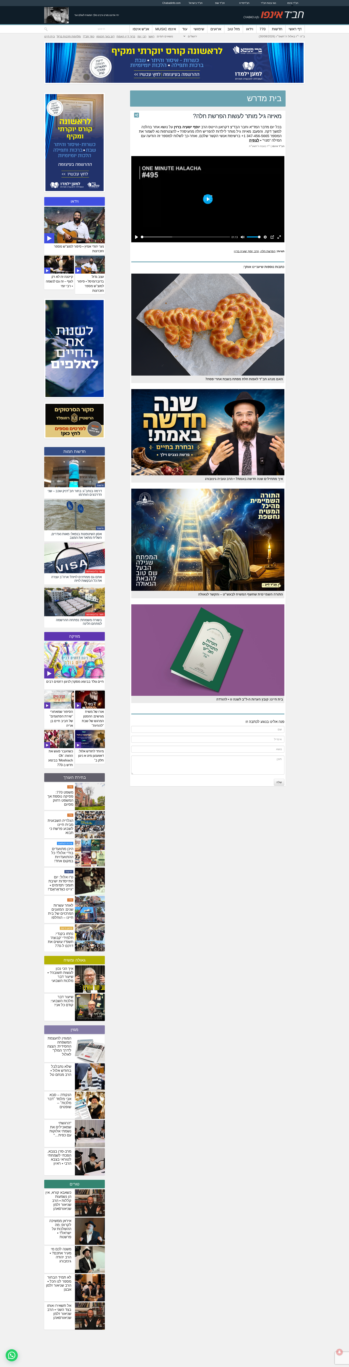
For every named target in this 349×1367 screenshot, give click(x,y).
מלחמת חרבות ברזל (69, 36)
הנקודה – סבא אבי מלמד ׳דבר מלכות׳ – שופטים (59, 1101)
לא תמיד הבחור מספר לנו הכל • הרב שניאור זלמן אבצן (58, 1283)
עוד (184, 29)
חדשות (277, 29)
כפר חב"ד (88, 36)
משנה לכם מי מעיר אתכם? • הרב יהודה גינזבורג (60, 1255)
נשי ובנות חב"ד (268, 3)
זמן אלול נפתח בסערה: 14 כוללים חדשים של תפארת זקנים (62, 829)
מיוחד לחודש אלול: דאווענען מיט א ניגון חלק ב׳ (91, 756)
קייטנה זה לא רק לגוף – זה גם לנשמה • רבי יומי (59, 281)
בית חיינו (49, 36)
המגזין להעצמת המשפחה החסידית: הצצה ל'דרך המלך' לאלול (59, 1046)
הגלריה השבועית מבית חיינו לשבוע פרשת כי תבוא (60, 883)
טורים (74, 1184)
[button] (12, 1355)
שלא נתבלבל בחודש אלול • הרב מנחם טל (60, 1071)
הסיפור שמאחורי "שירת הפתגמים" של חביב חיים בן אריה (61, 718)
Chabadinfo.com (171, 3)
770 (263, 29)
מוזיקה (74, 636)
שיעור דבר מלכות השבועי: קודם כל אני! (61, 1001)
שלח (279, 782)
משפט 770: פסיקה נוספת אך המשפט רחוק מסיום (60, 855)
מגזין (74, 1029)
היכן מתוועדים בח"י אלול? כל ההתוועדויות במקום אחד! (62, 911)
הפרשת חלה (268, 251)
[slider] (185, 237)
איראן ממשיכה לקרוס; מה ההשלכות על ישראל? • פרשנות (60, 1229)
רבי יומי (141, 36)
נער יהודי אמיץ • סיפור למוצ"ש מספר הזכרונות (79, 249)
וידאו (249, 29)
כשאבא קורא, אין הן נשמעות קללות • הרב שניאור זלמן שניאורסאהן (58, 1201)
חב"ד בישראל (196, 3)
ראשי (151, 36)
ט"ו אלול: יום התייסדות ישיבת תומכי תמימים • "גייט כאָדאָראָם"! (60, 940)
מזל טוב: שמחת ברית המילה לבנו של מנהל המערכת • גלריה (60, 798)
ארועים (215, 29)
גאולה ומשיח (74, 960)
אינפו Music (165, 29)
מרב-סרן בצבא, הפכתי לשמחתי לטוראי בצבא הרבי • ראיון (59, 1157)
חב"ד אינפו (292, 3)
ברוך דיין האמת (126, 36)
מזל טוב (233, 29)
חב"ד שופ (220, 3)
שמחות (68, 787)
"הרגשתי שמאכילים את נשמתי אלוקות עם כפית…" (60, 1129)
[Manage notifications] (339, 1352)
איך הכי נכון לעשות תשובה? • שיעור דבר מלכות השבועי (60, 975)
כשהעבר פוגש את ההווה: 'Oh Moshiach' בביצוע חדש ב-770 (60, 758)
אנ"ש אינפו (141, 29)
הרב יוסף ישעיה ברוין (246, 251)
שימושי (198, 29)
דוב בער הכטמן (105, 36)
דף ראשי (295, 29)
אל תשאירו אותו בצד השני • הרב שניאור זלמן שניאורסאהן (59, 1312)
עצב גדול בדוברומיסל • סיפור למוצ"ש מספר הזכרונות (90, 283)
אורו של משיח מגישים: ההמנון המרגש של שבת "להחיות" (93, 718)
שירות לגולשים (65, 900)
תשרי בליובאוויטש (95, 571)
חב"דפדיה (244, 3)
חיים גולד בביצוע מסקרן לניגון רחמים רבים (75, 681)
